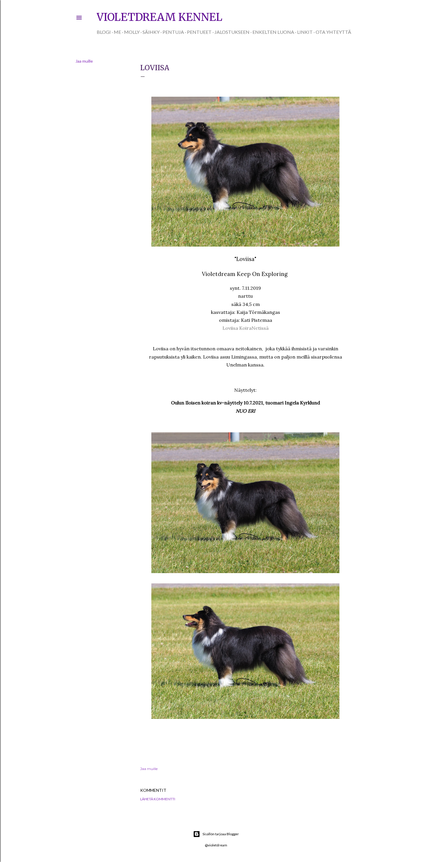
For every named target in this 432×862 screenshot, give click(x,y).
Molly (132, 32)
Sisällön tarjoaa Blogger (220, 834)
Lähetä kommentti (157, 799)
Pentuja (173, 32)
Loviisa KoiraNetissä (245, 328)
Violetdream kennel (159, 17)
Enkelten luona (273, 32)
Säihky (151, 32)
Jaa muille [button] (84, 60)
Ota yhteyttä (333, 32)
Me (117, 32)
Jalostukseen (232, 32)
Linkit (305, 32)
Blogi (104, 32)
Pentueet (199, 32)
